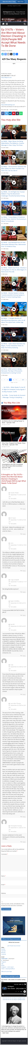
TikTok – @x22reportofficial (8, 968)
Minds (2, 965)
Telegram (3, 962)
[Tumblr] (17, 113)
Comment (4, 854)
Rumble (3, 949)
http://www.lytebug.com (8, 105)
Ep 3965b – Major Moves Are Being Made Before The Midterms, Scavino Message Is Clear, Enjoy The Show (12, 143)
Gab (2, 963)
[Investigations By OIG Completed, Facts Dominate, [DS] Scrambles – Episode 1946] (14, 450)
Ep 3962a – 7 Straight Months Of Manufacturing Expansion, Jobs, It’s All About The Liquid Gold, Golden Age (13, 320)
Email (3, 884)
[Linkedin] (10, 113)
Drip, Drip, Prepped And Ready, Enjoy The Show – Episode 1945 (13, 444)
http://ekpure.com (6, 77)
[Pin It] (13, 113)
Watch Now (20, 1)
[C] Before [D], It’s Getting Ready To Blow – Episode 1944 (13, 422)
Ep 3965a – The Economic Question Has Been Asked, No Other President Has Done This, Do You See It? (13, 168)
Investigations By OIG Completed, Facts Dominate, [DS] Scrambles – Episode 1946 (12, 465)
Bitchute (3, 952)
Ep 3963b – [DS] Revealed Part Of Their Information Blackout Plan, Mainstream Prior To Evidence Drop (13, 244)
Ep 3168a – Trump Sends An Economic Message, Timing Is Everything (13, 396)
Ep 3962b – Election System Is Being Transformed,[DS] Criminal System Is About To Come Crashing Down (12, 295)
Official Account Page (6, 971)
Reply (24, 509)
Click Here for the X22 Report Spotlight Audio (14, 998)
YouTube (3, 950)
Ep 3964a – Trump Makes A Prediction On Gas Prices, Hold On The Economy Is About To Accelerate (13, 219)
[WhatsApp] (21, 113)
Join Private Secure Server (14, 945)
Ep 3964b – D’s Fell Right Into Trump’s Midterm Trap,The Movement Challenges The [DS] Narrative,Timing (13, 194)
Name (3, 876)
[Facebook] (3, 113)
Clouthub (3, 954)
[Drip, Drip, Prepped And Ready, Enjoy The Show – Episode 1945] (14, 428)
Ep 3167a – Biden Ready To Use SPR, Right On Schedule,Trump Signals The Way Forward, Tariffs (14, 389)
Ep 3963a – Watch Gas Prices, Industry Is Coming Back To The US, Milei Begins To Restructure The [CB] (14, 270)
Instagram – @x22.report (7, 967)
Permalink (13, 498)
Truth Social (4, 958)
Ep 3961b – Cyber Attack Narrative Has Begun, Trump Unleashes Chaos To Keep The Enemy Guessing (13, 346)
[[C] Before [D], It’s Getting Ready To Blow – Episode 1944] (14, 406)
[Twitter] (6, 113)
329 (23, 380)
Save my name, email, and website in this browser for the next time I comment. (12, 904)
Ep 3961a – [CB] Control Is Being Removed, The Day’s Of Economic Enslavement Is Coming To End (11, 371)
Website (3, 893)
